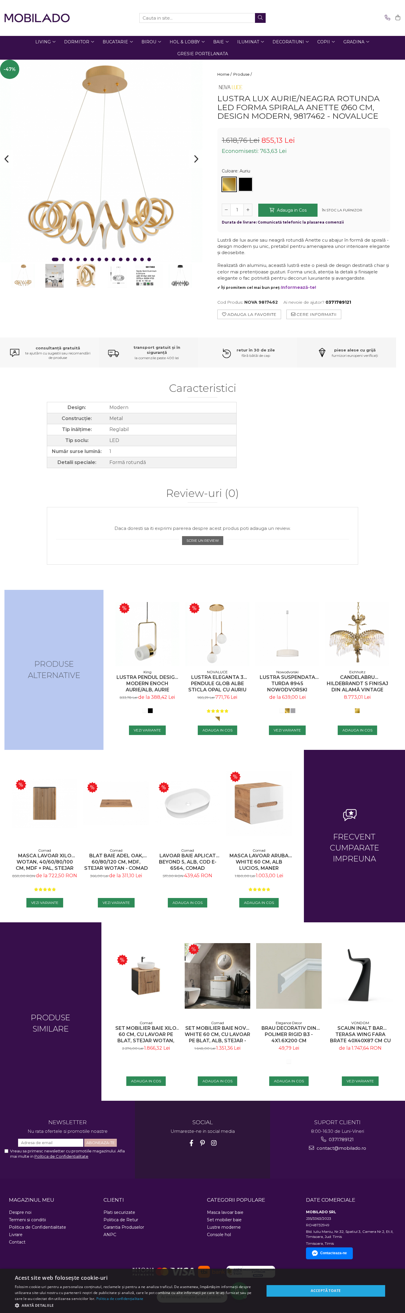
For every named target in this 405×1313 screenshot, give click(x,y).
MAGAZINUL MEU (31, 1200)
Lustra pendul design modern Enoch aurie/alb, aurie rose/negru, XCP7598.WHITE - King (147, 683)
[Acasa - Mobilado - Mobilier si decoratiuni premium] (37, 18)
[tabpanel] (101, 161)
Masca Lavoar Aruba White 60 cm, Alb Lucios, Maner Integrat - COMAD (258, 862)
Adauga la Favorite (251, 314)
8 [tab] (106, 259)
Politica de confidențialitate (119, 1298)
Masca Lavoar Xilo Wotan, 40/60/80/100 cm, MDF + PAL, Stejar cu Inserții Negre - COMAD (45, 862)
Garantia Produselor (123, 1227)
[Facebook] (191, 1143)
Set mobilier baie (224, 1219)
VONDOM (360, 1023)
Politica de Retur (120, 1219)
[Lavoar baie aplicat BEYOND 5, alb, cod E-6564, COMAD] (187, 803)
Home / (224, 74)
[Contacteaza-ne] (386, 18)
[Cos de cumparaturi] (397, 18)
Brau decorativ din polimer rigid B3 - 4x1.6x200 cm (289, 1034)
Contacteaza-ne (333, 1253)
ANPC (109, 1234)
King (147, 672)
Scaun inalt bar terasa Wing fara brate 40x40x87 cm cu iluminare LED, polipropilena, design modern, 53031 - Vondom (360, 1034)
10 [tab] (121, 259)
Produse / (243, 74)
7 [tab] (99, 259)
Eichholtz (357, 672)
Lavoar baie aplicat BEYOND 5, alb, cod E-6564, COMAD (187, 862)
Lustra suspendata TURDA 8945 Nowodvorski (287, 683)
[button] (136, 1305)
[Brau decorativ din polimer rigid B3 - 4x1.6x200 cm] (289, 976)
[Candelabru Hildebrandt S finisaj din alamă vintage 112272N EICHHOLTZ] (357, 634)
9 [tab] (113, 259)
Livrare (16, 1234)
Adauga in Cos (291, 210)
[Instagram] (214, 1143)
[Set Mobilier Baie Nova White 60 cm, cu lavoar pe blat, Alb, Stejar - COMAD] (217, 976)
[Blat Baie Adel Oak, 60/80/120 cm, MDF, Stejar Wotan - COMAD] (116, 803)
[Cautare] (260, 18)
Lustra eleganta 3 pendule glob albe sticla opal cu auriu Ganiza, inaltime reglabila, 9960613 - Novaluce (217, 683)
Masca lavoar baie (225, 1212)
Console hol (219, 1234)
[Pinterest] (202, 1143)
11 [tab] (128, 259)
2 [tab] (64, 259)
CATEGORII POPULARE (236, 1200)
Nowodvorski (287, 672)
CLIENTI (113, 1200)
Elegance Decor (289, 1023)
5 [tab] (85, 259)
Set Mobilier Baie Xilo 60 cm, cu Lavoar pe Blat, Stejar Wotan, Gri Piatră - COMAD (145, 1034)
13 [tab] (142, 259)
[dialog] (202, 1291)
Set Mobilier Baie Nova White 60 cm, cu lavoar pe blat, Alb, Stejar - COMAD (217, 1034)
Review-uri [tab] (202, 493)
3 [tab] (71, 259)
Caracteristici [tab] (202, 388)
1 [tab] (55, 259)
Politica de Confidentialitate (61, 1156)
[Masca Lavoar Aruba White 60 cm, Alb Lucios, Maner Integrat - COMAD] (259, 803)
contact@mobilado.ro (340, 1148)
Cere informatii (316, 314)
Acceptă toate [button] (326, 1290)
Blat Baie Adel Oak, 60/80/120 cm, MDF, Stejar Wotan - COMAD (116, 862)
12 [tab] (135, 259)
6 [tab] (92, 259)
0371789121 (341, 1139)
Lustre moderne (224, 1227)
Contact (17, 1242)
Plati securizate (119, 1212)
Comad (44, 850)
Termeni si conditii (27, 1219)
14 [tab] (149, 259)
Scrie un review (202, 540)
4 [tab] (78, 259)
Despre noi (20, 1212)
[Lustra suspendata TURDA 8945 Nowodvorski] (287, 634)
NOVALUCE (217, 672)
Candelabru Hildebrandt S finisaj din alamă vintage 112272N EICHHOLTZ (357, 683)
